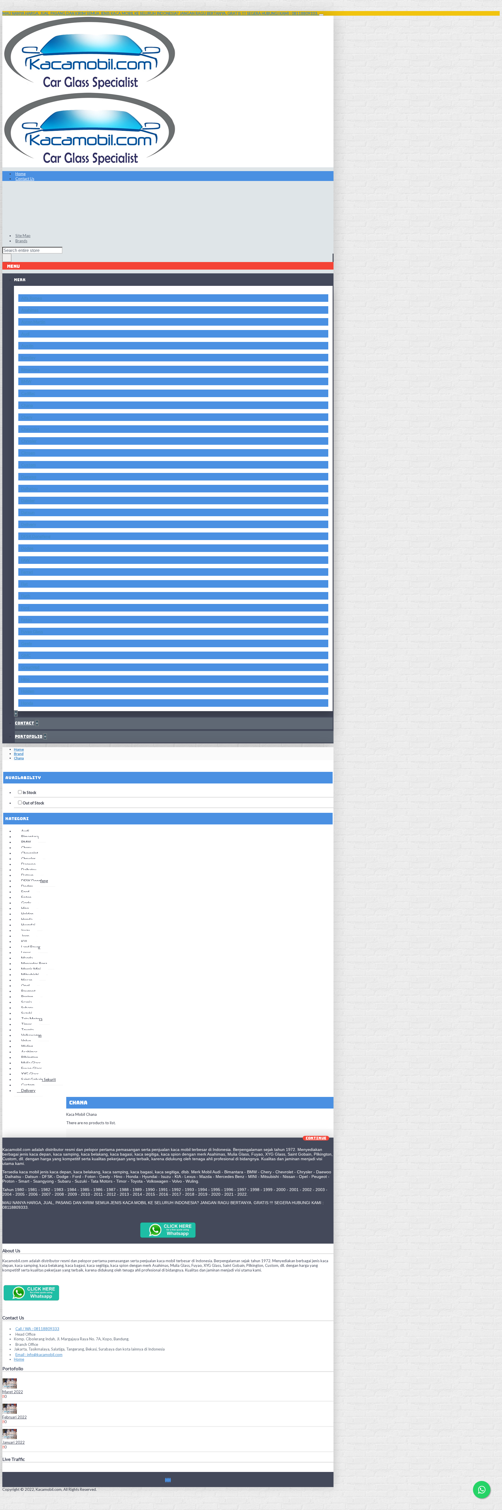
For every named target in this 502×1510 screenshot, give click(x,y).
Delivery (28, 524)
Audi (25, 333)
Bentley (28, 357)
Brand (19, 754)
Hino (25, 679)
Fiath (25, 595)
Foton (26, 619)
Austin (27, 345)
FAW (25, 559)
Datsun (28, 512)
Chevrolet (30, 428)
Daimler (28, 500)
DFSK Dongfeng (36, 536)
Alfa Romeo (31, 297)
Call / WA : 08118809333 (37, 1328)
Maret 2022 (12, 1391)
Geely (26, 643)
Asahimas (30, 309)
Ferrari (27, 571)
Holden (27, 690)
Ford (25, 607)
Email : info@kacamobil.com (38, 1354)
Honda (27, 702)
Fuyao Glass (32, 631)
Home (19, 749)
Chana (27, 405)
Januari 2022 (13, 1442)
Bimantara (30, 369)
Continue (316, 1138)
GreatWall (30, 667)
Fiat (24, 583)
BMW (26, 381)
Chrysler (29, 440)
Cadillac (28, 393)
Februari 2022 (14, 1417)
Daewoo (28, 476)
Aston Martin (33, 321)
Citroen (28, 452)
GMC (26, 655)
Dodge (27, 548)
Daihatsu (29, 488)
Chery (26, 417)
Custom (28, 464)
